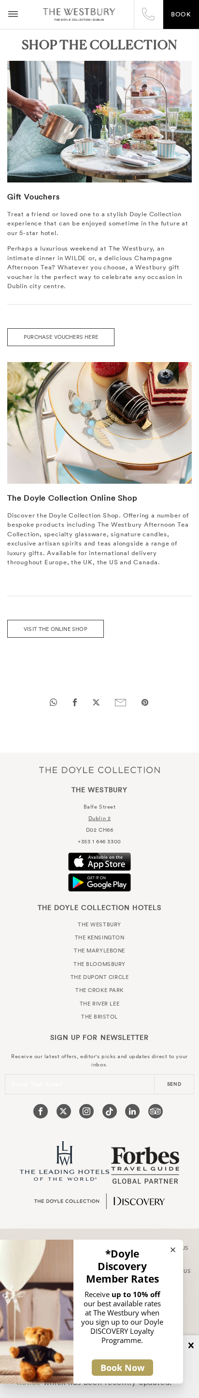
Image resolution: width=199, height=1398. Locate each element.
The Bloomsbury (99, 964)
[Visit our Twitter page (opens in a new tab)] (64, 1111)
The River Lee (99, 1003)
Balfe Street (100, 807)
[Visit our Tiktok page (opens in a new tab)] (109, 1111)
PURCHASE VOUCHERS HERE (61, 337)
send (174, 1084)
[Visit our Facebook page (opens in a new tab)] (40, 1111)
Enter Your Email (37, 1084)
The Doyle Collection (99, 770)
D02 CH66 (99, 830)
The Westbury (79, 14)
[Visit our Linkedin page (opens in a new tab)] (132, 1111)
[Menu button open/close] (13, 14)
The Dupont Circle (99, 977)
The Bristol (99, 1017)
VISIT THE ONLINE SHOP (55, 629)
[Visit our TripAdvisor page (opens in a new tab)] (155, 1111)
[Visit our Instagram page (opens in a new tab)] (86, 1111)
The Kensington (100, 937)
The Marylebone (99, 950)
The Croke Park (99, 990)
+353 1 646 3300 (99, 841)
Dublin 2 (99, 818)
